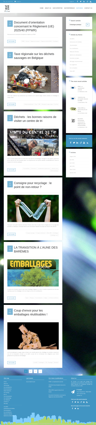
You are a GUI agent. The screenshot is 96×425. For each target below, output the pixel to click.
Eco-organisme (73, 64)
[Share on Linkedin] (78, 408)
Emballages (55, 41)
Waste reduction (7, 390)
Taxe (36, 104)
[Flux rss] (90, 1)
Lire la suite (11, 41)
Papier (27, 297)
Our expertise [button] (58, 8)
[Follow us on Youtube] (84, 142)
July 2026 (72, 159)
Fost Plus (56, 104)
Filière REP (72, 71)
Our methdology (7, 398)
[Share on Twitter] (75, 408)
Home (41, 8)
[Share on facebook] (72, 408)
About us (48, 8)
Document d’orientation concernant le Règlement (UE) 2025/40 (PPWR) (57, 396)
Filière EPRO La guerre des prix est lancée (56, 390)
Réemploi (56, 362)
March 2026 (72, 169)
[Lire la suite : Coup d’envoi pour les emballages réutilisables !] (33, 335)
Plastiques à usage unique (47, 104)
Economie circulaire (74, 58)
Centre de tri (33, 168)
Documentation (73, 45)
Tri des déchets (26, 168)
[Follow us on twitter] (80, 1)
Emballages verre (54, 235)
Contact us (88, 8)
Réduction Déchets (74, 51)
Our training (6, 392)
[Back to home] (7, 8)
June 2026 (72, 163)
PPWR (23, 41)
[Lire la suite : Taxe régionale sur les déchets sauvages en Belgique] (33, 79)
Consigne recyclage (30, 233)
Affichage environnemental (76, 61)
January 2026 (73, 172)
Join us (5, 394)
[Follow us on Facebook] (77, 1)
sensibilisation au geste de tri (44, 168)
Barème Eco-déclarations (76, 55)
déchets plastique (54, 170)
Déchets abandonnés (28, 104)
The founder (6, 385)
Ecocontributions (38, 297)
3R (46, 362)
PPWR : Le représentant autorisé (56, 381)
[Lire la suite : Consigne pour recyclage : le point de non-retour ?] (33, 208)
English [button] (71, 1)
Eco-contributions (74, 48)
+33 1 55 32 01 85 (81, 393)
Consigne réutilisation (40, 233)
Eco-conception (73, 68)
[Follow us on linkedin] (84, 1)
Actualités (72, 38)
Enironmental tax (7, 389)
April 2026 (72, 166)
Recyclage (50, 362)
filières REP (49, 233)
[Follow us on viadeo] (87, 1)
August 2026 (73, 156)
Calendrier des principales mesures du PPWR (57, 385)
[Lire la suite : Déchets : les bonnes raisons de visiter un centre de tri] (33, 142)
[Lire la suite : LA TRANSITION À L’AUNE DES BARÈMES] (33, 272)
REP (39, 104)
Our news (79, 8)
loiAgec (45, 297)
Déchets (27, 41)
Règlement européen (35, 41)
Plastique (32, 297)
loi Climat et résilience (53, 297)
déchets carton (55, 168)
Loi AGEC (35, 362)
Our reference (69, 8)
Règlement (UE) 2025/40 (46, 41)
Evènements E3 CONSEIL (76, 42)
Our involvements (8, 396)
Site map (6, 403)
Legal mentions (55, 423)
